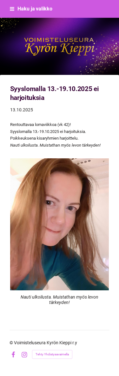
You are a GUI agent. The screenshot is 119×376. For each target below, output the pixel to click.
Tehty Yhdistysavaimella (52, 354)
